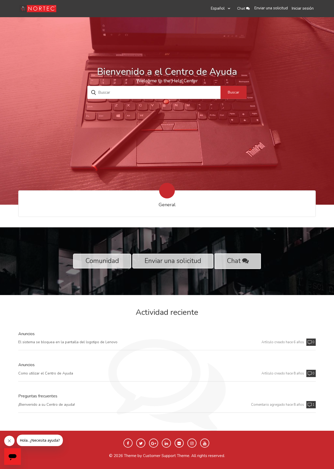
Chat (241, 8)
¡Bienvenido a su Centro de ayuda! (46, 404)
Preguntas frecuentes (37, 396)
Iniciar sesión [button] (302, 8)
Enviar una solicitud (271, 8)
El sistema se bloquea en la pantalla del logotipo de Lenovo (67, 342)
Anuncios (26, 334)
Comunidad (102, 261)
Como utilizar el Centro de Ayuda (45, 373)
